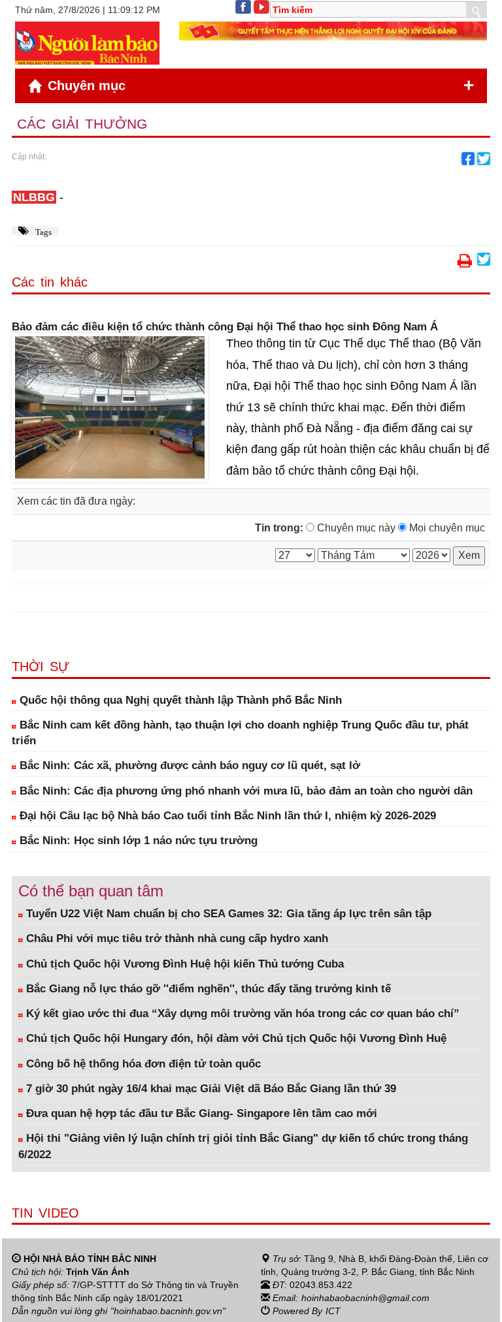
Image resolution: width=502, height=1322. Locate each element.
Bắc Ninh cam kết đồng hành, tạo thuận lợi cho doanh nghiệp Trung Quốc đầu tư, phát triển (240, 733)
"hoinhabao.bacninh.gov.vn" (168, 1311)
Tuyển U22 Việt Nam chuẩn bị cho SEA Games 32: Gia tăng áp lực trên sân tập (227, 913)
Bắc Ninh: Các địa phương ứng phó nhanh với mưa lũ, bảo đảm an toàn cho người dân (244, 791)
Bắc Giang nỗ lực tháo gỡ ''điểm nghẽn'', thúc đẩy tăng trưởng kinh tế (207, 989)
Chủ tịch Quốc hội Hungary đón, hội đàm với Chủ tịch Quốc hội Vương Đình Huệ (234, 1038)
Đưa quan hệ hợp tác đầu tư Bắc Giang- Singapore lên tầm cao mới (200, 1113)
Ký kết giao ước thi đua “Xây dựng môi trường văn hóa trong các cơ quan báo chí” (241, 1013)
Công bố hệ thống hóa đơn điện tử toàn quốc (142, 1064)
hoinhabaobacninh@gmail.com (365, 1298)
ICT (333, 1311)
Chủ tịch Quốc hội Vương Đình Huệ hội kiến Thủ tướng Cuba (183, 964)
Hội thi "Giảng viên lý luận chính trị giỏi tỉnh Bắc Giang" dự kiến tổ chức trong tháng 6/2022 (243, 1146)
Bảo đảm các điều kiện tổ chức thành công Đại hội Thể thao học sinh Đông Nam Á (225, 327)
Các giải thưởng (82, 123)
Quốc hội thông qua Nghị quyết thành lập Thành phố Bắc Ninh (179, 700)
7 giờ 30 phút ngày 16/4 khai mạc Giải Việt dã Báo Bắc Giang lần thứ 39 (209, 1088)
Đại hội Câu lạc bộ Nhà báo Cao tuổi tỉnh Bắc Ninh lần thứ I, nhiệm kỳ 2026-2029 (226, 816)
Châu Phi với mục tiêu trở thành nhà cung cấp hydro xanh (175, 938)
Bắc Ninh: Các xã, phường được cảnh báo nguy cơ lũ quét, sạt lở (188, 765)
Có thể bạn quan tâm (90, 891)
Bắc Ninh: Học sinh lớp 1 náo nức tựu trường (137, 840)
